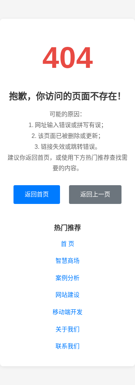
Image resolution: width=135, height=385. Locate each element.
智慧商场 (68, 261)
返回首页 (37, 194)
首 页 (67, 244)
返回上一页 (95, 194)
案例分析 (68, 278)
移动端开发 (67, 312)
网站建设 (68, 295)
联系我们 (68, 346)
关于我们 (68, 329)
